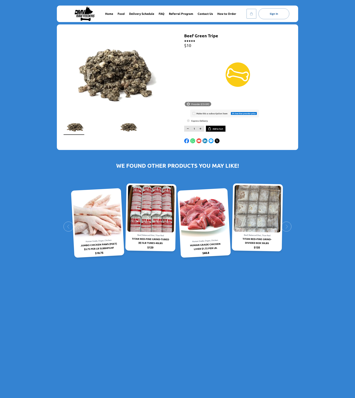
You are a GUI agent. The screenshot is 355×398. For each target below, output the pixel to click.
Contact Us (205, 13)
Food (121, 13)
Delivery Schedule (141, 13)
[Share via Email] (198, 140)
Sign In (274, 13)
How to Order (226, 13)
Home (109, 13)
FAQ (161, 13)
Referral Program (181, 13)
